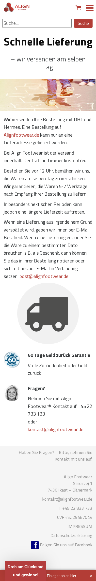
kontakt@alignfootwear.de (55, 429)
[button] (25, 571)
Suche (83, 23)
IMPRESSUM (79, 526)
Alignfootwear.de (21, 135)
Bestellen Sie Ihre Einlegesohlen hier (46, 576)
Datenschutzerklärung (71, 535)
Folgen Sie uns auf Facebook (65, 544)
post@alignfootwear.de (43, 276)
